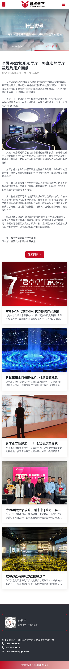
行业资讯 (51, 46)
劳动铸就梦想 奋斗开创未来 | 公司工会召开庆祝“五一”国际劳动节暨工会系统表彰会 (33, 510)
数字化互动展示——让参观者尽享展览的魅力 (33, 444)
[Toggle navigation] (63, 4)
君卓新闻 (17, 46)
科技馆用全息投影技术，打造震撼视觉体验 (33, 378)
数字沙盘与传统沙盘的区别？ (25, 576)
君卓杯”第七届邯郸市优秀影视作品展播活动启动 (34, 311)
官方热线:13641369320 (34, 665)
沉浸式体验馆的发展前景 (23, 241)
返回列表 (33, 254)
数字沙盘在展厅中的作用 (23, 238)
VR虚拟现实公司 (12, 73)
